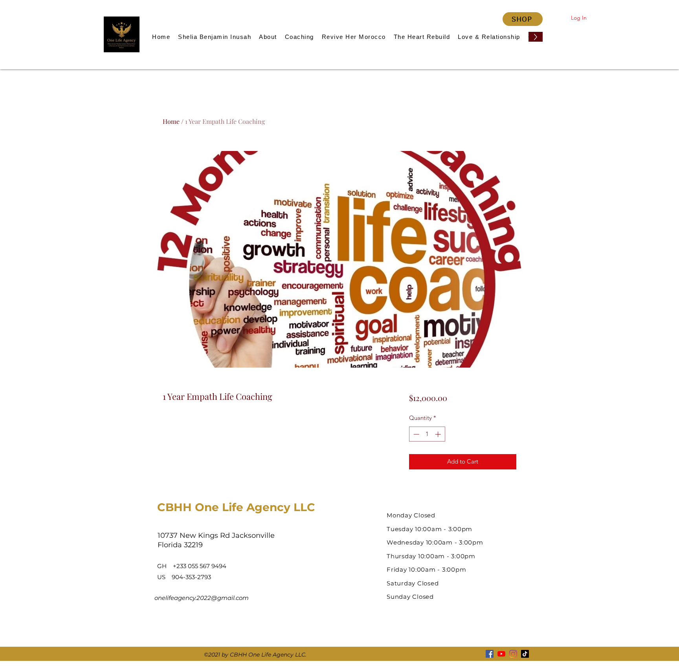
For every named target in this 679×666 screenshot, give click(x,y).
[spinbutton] (426, 434)
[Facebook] (490, 654)
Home (171, 121)
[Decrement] (415, 434)
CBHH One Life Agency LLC (236, 507)
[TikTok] (525, 654)
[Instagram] (513, 654)
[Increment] (438, 434)
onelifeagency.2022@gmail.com (201, 598)
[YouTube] (501, 654)
